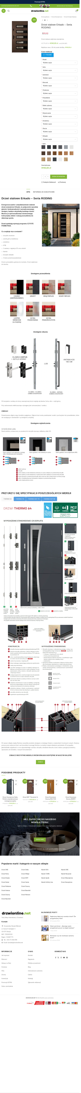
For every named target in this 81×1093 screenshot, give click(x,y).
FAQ (2, 971)
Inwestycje (4, 978)
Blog (29, 967)
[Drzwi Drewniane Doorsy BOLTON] (50, 786)
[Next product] (47, 20)
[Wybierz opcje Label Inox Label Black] (59, 116)
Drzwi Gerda (25, 882)
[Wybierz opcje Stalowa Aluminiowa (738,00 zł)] (59, 124)
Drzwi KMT (24, 878)
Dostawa (4, 967)
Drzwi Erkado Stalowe (70, 17)
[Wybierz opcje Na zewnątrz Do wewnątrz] (59, 93)
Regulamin (31, 959)
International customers (35, 971)
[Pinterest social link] (67, 957)
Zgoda (72, 1089)
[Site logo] (40, 11)
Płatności (4, 959)
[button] (16, 784)
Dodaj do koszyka (58, 176)
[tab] (28, 191)
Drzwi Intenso (5, 890)
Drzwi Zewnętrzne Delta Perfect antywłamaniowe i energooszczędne (10, 799)
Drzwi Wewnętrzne (67, 878)
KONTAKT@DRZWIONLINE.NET (10, 6)
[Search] (9, 11)
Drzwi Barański (6, 899)
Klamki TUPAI (45, 874)
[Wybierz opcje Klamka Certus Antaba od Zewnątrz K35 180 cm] (59, 132)
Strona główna (45, 17)
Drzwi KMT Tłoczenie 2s (30, 797)
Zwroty (3, 974)
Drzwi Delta (25, 869)
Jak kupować (5, 955)
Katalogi (30, 978)
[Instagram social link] (61, 957)
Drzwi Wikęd (25, 874)
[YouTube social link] (63, 957)
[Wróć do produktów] (45, 20)
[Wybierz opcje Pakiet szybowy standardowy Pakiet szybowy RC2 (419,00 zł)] (59, 109)
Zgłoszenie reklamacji (34, 982)
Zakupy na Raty (6, 963)
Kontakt (30, 955)
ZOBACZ (40, 762)
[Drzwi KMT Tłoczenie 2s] (30, 786)
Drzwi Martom (25, 894)
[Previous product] (42, 20)
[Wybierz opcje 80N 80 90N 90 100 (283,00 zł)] (59, 78)
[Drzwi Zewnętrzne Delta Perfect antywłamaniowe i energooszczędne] (10, 786)
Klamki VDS (44, 869)
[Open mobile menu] (3, 11)
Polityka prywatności (34, 963)
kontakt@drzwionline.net (15, 942)
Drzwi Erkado (5, 878)
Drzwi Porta (5, 874)
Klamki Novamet (66, 874)
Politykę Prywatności (29, 849)
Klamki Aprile (45, 878)
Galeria (30, 974)
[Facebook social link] (56, 957)
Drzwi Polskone (6, 886)
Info (64, 1089)
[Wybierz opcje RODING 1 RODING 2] (59, 63)
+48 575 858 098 (11, 940)
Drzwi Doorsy (5, 894)
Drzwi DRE (4, 869)
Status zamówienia (7, 986)
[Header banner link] (40, 2)
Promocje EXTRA (6, 982)
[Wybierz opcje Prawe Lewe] (59, 86)
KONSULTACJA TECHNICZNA (65, 5)
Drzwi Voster (5, 882)
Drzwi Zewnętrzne (56, 17)
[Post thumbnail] (45, 919)
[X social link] (58, 957)
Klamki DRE (64, 869)
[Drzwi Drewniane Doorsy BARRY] (71, 786)
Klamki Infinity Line (47, 882)
